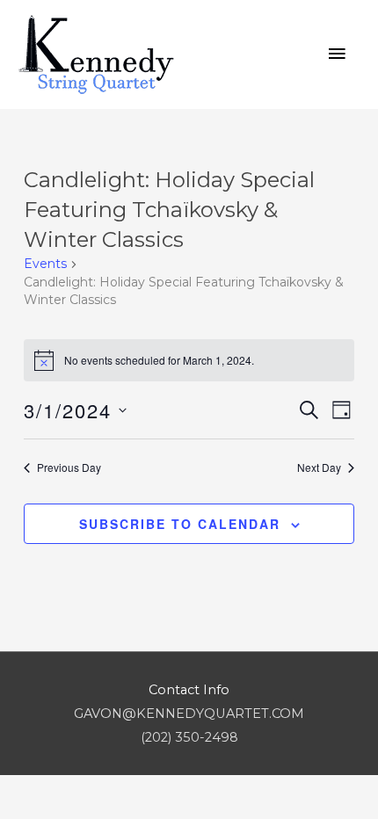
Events (45, 264)
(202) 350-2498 (189, 737)
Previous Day (69, 467)
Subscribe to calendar (179, 524)
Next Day (319, 467)
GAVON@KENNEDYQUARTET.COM (189, 713)
